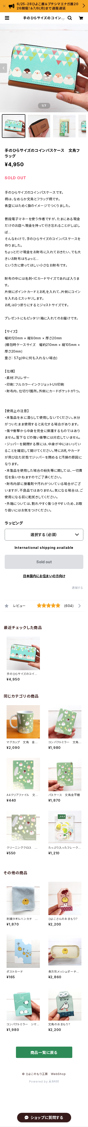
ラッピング (14, 523)
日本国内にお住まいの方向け (44, 576)
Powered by (39, 1081)
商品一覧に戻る (44, 1052)
